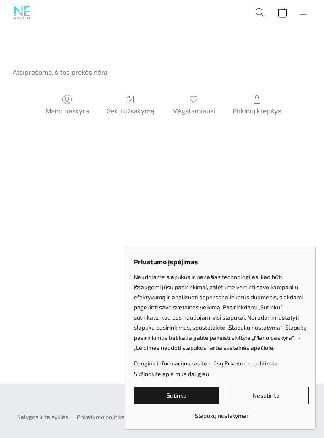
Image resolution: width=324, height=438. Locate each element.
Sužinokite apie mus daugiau (171, 373)
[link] (221, 412)
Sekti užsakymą (130, 111)
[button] (22, 12)
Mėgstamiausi (193, 111)
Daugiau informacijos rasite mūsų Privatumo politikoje (206, 363)
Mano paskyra (67, 111)
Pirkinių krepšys (257, 111)
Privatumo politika (101, 416)
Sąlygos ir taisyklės (42, 416)
